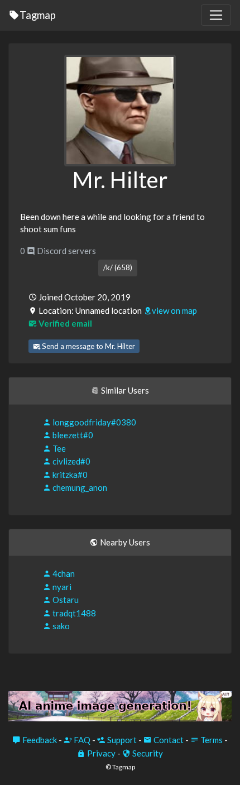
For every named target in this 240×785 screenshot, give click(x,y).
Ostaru (65, 600)
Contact (168, 740)
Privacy (100, 753)
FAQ (81, 740)
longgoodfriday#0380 (93, 422)
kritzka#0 (69, 475)
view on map (174, 310)
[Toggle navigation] (216, 15)
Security (147, 753)
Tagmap (38, 14)
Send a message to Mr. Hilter (87, 346)
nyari (61, 587)
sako (60, 626)
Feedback (39, 740)
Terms (211, 740)
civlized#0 (70, 461)
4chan (63, 573)
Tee (58, 448)
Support (121, 740)
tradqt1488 (73, 613)
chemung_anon (79, 487)
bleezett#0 (72, 435)
